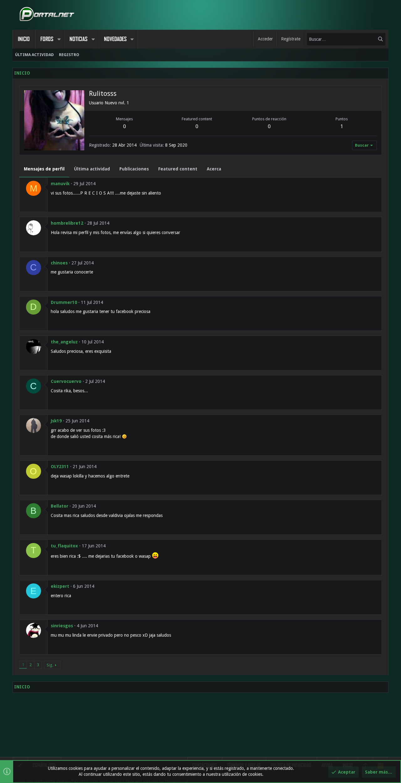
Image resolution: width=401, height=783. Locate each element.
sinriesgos (62, 625)
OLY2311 (60, 466)
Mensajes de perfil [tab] (44, 168)
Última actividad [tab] (92, 168)
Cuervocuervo (66, 381)
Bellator (59, 506)
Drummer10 (64, 302)
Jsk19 (56, 420)
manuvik (60, 183)
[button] (59, 39)
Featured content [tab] (177, 168)
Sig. (50, 665)
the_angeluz (64, 341)
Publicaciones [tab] (134, 168)
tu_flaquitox (64, 545)
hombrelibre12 (67, 223)
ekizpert (60, 586)
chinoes (59, 262)
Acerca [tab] (214, 168)
